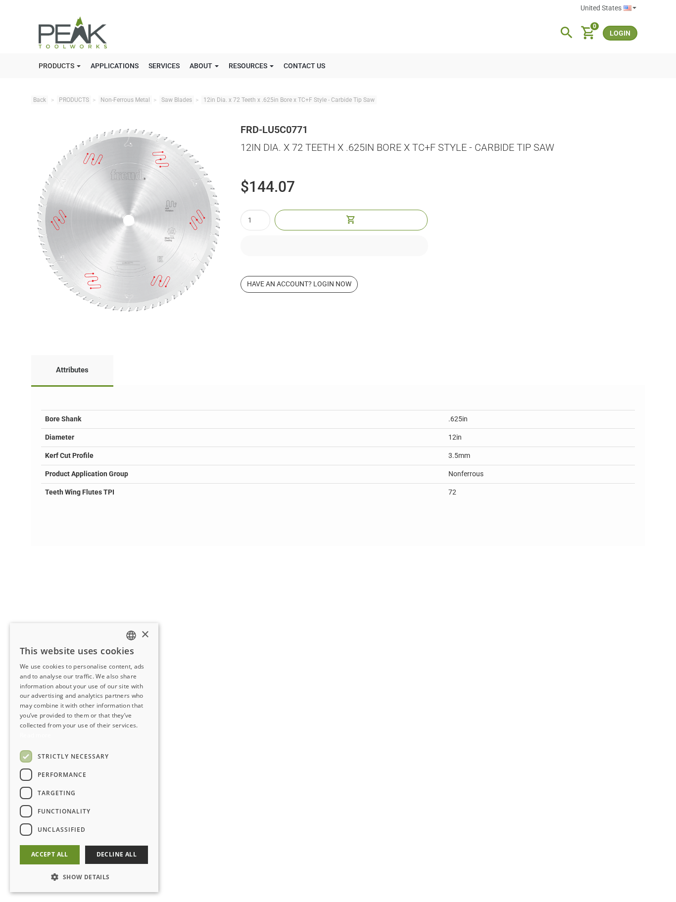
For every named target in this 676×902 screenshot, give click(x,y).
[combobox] (131, 635)
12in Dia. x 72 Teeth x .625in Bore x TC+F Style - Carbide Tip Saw (289, 99)
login (620, 33)
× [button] (144, 634)
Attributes (72, 369)
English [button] (608, 8)
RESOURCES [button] (249, 66)
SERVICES (164, 66)
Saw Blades (176, 99)
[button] (84, 876)
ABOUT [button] (202, 66)
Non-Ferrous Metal (125, 99)
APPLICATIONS (115, 66)
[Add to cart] (351, 220)
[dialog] (84, 757)
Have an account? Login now (299, 284)
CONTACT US (304, 66)
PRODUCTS (74, 99)
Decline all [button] (117, 854)
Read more (35, 735)
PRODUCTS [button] (57, 66)
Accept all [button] (49, 854)
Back (39, 99)
